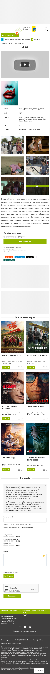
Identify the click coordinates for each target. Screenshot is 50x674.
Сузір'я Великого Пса (37, 355)
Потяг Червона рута (11, 355)
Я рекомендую (26, 241)
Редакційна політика (16, 669)
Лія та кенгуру (8, 458)
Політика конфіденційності (10, 668)
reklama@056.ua (37, 640)
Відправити (12, 596)
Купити (5, 367)
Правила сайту (24, 668)
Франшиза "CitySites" (8, 621)
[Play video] (25, 64)
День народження (35, 406)
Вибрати (9, 576)
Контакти (23, 631)
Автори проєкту (31, 631)
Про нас (16, 631)
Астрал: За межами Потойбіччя (36, 459)
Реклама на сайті (7, 616)
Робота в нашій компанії (9, 619)
